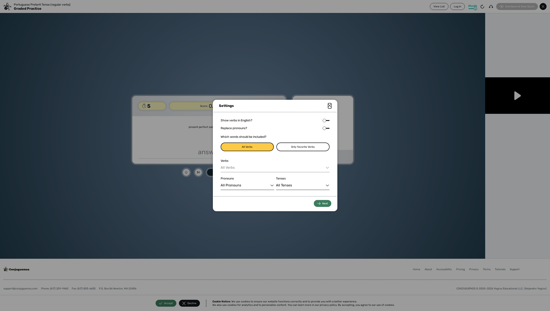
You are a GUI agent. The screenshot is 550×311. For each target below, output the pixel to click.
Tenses (281, 178)
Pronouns (227, 178)
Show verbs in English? (236, 120)
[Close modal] (329, 105)
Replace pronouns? (234, 128)
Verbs (224, 161)
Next (325, 203)
